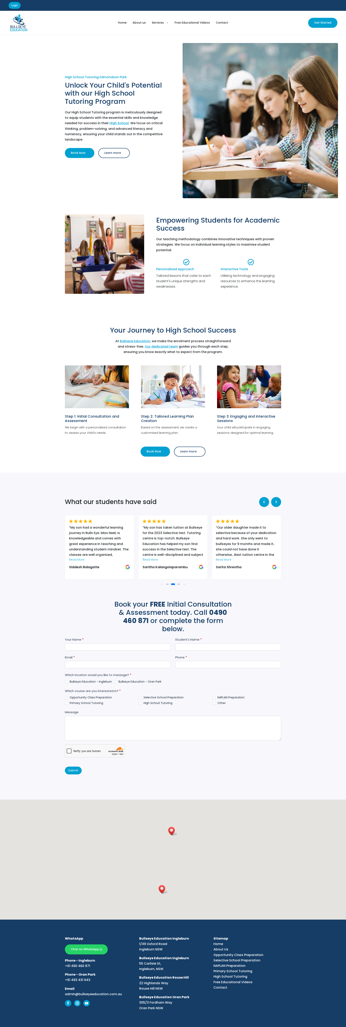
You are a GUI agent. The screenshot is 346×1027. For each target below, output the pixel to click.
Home (218, 944)
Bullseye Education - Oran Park (139, 681)
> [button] (276, 502)
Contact (220, 987)
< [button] (264, 502)
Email (70, 657)
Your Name (74, 639)
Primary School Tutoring (86, 703)
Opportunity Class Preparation (90, 697)
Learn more (112, 153)
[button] (162, 584)
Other (221, 703)
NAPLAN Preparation (230, 697)
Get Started (322, 23)
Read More (76, 560)
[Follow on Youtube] (86, 1003)
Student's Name (188, 639)
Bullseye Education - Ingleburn (90, 681)
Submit (73, 770)
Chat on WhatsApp (85, 949)
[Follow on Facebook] (68, 1003)
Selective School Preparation (163, 697)
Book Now (78, 153)
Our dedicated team (161, 346)
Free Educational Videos (232, 982)
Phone (181, 657)
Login (14, 5)
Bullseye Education (135, 341)
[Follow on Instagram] (77, 1003)
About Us (220, 949)
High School (119, 123)
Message (71, 712)
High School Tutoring (157, 703)
